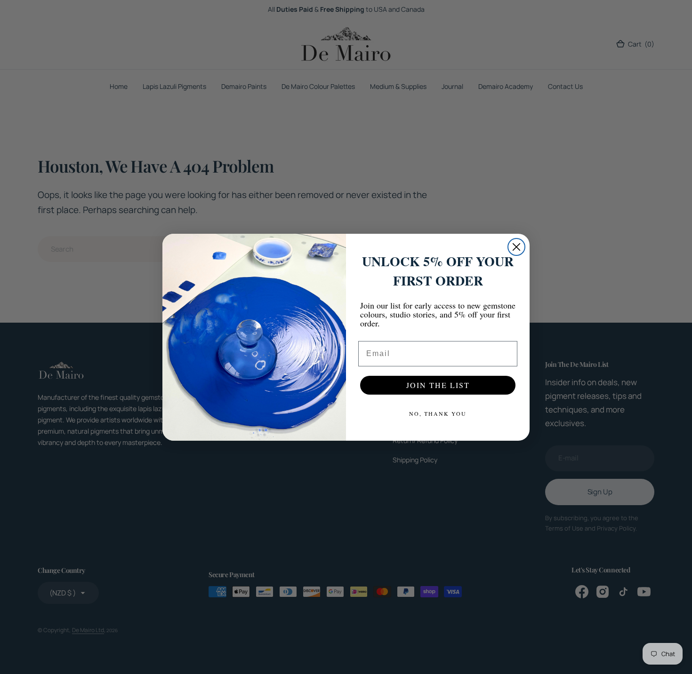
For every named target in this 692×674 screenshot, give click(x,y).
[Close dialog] (516, 246)
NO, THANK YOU (438, 413)
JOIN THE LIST (438, 385)
